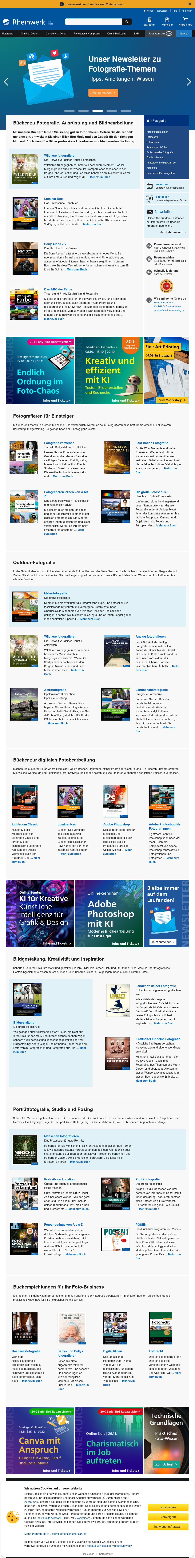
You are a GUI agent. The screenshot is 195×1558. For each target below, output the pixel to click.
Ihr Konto (148, 10)
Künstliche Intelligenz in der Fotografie (161, 165)
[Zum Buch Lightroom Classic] (25, 801)
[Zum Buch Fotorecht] (160, 1328)
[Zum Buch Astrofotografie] (24, 704)
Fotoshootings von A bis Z (63, 1224)
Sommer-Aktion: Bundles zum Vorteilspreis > (96, 4)
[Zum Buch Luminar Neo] (25, 213)
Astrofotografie (55, 689)
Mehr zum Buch (100, 177)
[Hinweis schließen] (189, 4)
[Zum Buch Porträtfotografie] (115, 1194)
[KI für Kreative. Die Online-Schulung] (40, 913)
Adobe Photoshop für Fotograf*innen (164, 826)
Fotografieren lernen (157, 131)
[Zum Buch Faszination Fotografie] (117, 457)
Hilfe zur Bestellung (164, 302)
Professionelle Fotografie (159, 152)
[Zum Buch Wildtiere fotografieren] (25, 169)
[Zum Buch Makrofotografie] (25, 607)
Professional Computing (87, 33)
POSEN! (141, 1224)
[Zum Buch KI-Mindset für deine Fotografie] (117, 1053)
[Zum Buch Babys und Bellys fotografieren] (72, 1328)
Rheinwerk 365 (160, 33)
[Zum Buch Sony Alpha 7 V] (25, 258)
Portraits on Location (59, 1179)
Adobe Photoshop (116, 824)
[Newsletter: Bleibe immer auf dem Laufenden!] (166, 913)
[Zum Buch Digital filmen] (115, 1328)
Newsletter (162, 10)
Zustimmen (31, 1501)
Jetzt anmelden (101, 93)
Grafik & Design (29, 33)
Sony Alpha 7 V (55, 244)
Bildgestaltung (23, 1022)
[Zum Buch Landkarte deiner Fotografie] (118, 1000)
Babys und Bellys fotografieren (70, 1353)
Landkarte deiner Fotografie (156, 986)
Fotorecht (156, 1351)
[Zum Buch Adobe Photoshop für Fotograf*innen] (161, 801)
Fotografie (7, 33)
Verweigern (83, 1517)
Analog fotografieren (151, 636)
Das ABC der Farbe (58, 289)
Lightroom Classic (25, 824)
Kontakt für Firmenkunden (167, 306)
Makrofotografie (55, 593)
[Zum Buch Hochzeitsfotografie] (25, 1328)
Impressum (88, 1554)
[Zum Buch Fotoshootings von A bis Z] (24, 1239)
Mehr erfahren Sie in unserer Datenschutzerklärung (55, 1534)
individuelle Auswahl (49, 1517)
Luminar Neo (53, 198)
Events (184, 33)
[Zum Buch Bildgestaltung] (27, 999)
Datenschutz (106, 1554)
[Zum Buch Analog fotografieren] (117, 651)
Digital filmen (112, 1351)
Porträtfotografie (148, 1179)
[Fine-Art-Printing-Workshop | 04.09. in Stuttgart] (166, 370)
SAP (136, 33)
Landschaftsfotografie (152, 689)
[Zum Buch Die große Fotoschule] (115, 506)
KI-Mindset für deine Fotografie (158, 1039)
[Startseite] (28, 22)
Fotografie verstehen (59, 443)
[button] (69, 111)
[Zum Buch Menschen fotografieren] (25, 1149)
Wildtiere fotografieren (60, 155)
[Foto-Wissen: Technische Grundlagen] (166, 1440)
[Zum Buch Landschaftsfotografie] (115, 704)
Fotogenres (152, 142)
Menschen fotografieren (61, 1136)
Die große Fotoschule (151, 492)
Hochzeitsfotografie (26, 1351)
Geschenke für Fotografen (160, 173)
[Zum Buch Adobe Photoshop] (115, 801)
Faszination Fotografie (152, 443)
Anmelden (187, 10)
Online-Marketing (116, 33)
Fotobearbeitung (155, 157)
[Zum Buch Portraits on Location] (25, 1194)
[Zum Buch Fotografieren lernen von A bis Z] (24, 506)
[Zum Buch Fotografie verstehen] (24, 457)
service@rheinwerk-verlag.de (169, 310)
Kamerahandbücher (157, 147)
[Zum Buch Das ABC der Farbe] (24, 304)
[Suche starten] (127, 21)
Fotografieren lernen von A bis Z (66, 494)
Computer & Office (56, 33)
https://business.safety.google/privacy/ (110, 1546)
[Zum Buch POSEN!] (115, 1239)
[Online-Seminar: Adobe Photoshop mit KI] (109, 913)
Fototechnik (152, 137)
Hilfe (175, 10)
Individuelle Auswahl (168, 1526)
